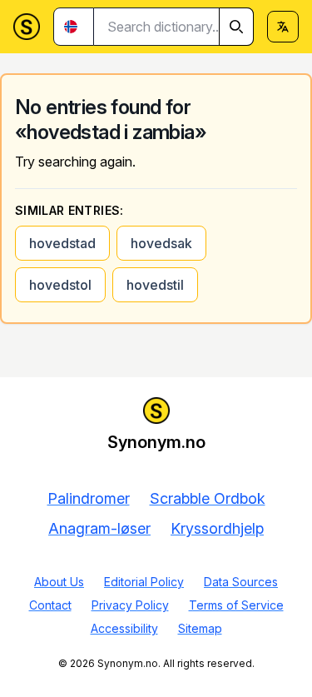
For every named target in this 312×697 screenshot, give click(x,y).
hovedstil (155, 284)
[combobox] (174, 26)
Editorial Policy (144, 582)
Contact (50, 605)
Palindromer (88, 498)
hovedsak (161, 243)
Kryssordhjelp (217, 528)
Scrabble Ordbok (207, 498)
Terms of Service (236, 605)
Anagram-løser (99, 528)
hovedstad (62, 243)
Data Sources (241, 582)
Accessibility (124, 628)
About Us (59, 582)
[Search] (236, 26)
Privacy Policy (130, 605)
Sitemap (200, 628)
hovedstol (60, 284)
